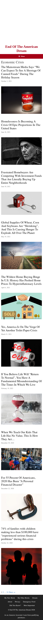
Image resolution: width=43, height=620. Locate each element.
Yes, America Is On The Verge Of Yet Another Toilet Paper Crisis (20, 328)
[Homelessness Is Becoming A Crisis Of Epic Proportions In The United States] (21, 164)
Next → (12, 592)
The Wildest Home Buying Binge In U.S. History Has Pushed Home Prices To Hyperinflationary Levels (21, 280)
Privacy (17, 601)
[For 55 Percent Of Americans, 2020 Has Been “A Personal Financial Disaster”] (21, 520)
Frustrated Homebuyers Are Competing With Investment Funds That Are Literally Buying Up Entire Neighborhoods (21, 177)
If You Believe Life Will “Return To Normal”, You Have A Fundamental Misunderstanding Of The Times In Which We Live (21, 379)
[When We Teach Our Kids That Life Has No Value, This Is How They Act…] (21, 469)
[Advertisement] (21, 21)
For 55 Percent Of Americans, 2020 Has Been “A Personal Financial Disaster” (18, 481)
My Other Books (24, 598)
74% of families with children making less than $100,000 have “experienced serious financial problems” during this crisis (19, 534)
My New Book (9, 598)
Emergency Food (29, 601)
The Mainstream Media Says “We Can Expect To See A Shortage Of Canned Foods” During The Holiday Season (20, 72)
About (10, 601)
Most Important (29, 605)
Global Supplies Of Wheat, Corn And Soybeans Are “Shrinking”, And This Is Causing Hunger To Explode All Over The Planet (20, 227)
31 (8, 592)
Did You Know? (15, 605)
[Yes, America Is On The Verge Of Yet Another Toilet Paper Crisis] (21, 366)
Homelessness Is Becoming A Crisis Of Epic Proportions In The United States (20, 124)
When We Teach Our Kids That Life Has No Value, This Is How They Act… (19, 435)
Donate (34, 598)
